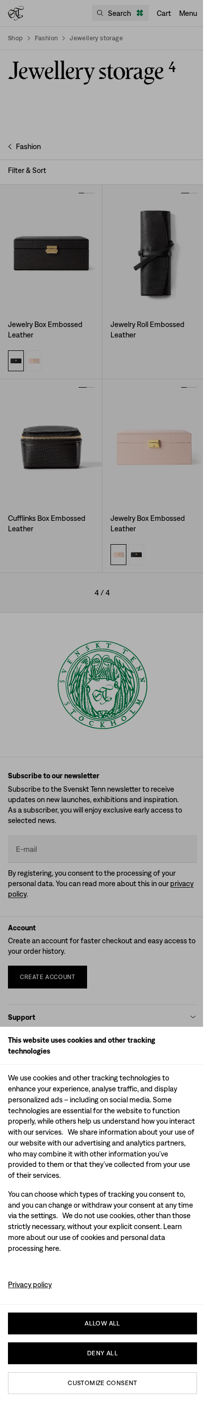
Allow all (102, 1323)
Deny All (102, 1353)
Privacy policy (30, 1284)
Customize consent (102, 1383)
